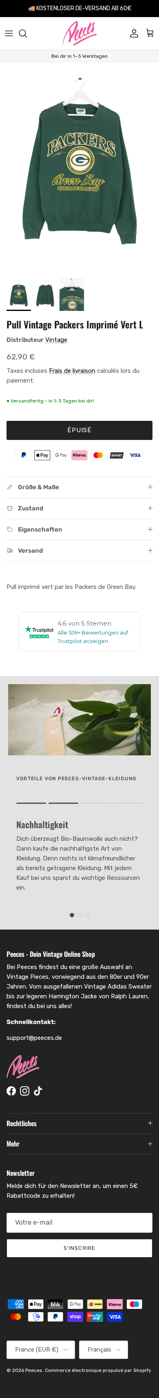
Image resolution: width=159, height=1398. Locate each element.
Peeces (33, 1370)
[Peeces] (79, 33)
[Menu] (9, 33)
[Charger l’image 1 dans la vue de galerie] (79, 168)
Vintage (56, 339)
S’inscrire (79, 1248)
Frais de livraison (72, 370)
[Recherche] (27, 33)
